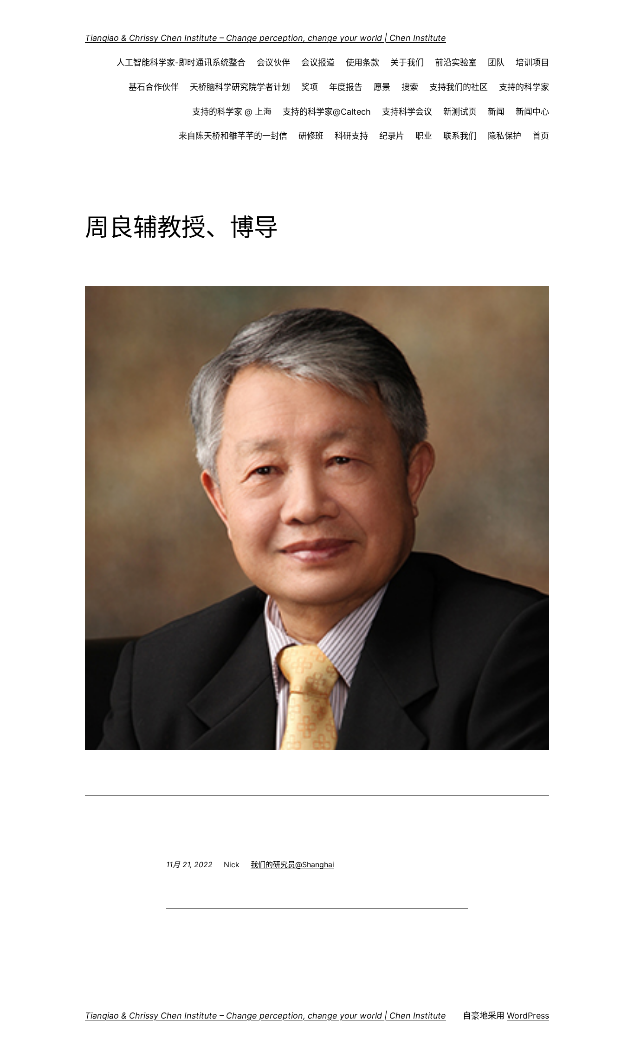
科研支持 (351, 136)
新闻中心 (532, 112)
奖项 (309, 87)
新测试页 (460, 112)
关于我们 (407, 62)
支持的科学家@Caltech (327, 112)
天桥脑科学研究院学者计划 (240, 87)
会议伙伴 (273, 62)
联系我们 (460, 136)
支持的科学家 (524, 87)
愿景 (382, 87)
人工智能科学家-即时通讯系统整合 (181, 62)
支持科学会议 (407, 112)
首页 (540, 136)
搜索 (409, 87)
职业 (423, 136)
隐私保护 (504, 136)
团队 (496, 62)
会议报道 (318, 62)
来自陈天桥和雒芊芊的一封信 (233, 136)
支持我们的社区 (458, 87)
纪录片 (391, 136)
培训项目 (532, 62)
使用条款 (362, 62)
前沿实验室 (456, 62)
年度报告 (345, 87)
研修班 (310, 136)
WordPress (528, 1015)
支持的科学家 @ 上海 (232, 112)
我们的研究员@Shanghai (292, 864)
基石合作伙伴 (154, 87)
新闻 (496, 112)
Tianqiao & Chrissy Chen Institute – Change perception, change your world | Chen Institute (265, 38)
